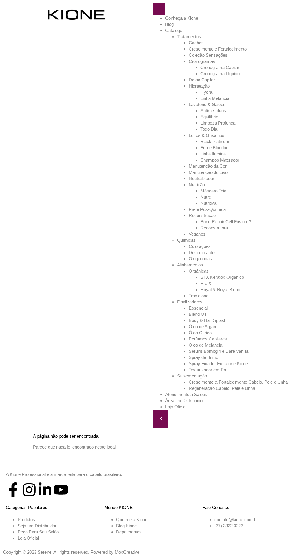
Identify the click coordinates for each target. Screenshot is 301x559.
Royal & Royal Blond (220, 289)
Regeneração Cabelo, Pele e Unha (222, 388)
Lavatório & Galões (207, 104)
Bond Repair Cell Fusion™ (225, 221)
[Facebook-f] (13, 489)
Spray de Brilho (203, 357)
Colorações (200, 246)
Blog (169, 24)
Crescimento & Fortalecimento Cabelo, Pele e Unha (238, 382)
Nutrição (197, 184)
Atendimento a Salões (186, 394)
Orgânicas (199, 270)
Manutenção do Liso (208, 172)
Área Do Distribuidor (184, 400)
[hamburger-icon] (159, 9)
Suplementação (192, 375)
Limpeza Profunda (217, 122)
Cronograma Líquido (220, 73)
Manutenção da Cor (208, 166)
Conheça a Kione (181, 18)
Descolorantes (203, 252)
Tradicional (199, 295)
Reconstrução (202, 215)
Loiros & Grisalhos (206, 135)
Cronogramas (202, 61)
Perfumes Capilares (208, 338)
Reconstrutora (214, 227)
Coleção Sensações (208, 55)
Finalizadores (190, 301)
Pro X (205, 283)
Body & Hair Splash (207, 320)
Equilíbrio (209, 116)
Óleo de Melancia (205, 345)
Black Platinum (214, 141)
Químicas (186, 240)
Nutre (205, 196)
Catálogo (173, 30)
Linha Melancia (214, 98)
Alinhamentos (190, 264)
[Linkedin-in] (45, 489)
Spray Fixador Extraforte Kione (218, 363)
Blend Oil (197, 314)
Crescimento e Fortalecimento (218, 48)
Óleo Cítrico (200, 332)
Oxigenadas (200, 258)
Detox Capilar (202, 79)
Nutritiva (208, 203)
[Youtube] (60, 489)
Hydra (206, 92)
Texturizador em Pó (207, 369)
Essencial (198, 307)
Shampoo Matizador (219, 159)
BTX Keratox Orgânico (222, 277)
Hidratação (199, 85)
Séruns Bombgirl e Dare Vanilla (218, 351)
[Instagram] (29, 489)
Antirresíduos (213, 110)
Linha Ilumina (213, 153)
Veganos (197, 233)
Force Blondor (214, 147)
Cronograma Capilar (219, 67)
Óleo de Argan (202, 326)
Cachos (196, 42)
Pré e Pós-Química (207, 209)
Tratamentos (189, 36)
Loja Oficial (175, 406)
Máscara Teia (213, 190)
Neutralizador (201, 178)
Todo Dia (208, 129)
